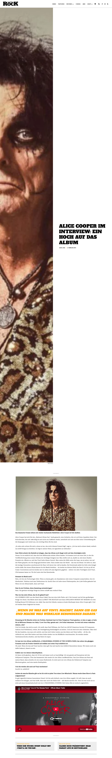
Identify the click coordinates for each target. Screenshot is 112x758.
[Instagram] (105, 4)
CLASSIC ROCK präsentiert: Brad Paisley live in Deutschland (75, 747)
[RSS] (107, 4)
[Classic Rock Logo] (10, 4)
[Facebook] (102, 4)
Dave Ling (62, 247)
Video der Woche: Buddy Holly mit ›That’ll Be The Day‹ (34, 747)
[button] (98, 3)
